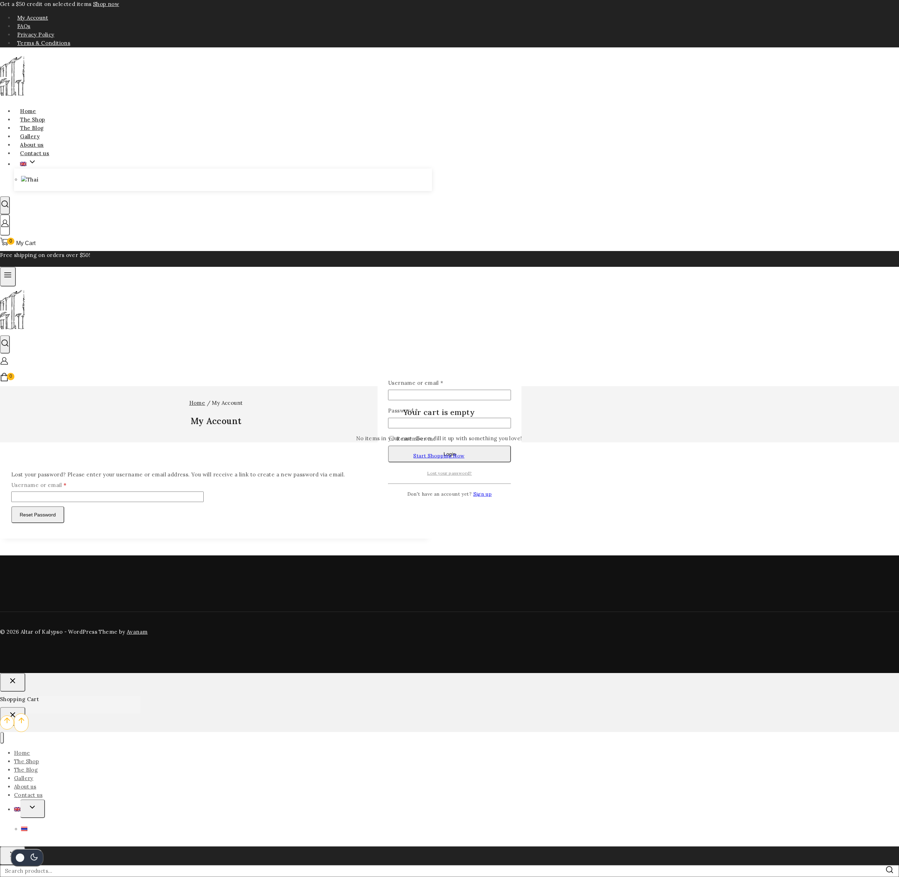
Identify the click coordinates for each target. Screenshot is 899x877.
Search (891, 873)
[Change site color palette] (27, 857)
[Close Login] (12, 682)
